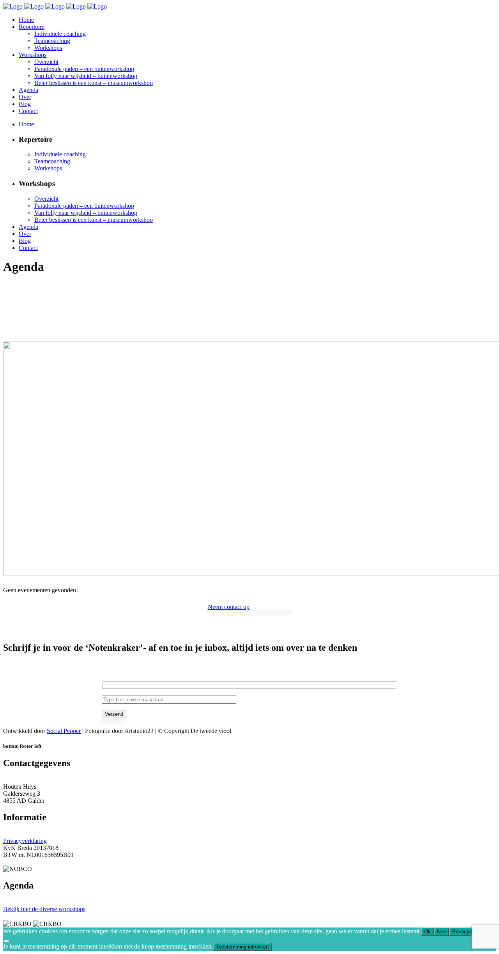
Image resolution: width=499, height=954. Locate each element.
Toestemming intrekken (242, 947)
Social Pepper (64, 730)
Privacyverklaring (25, 840)
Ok (427, 932)
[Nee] (6, 941)
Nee (441, 932)
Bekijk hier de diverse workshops (44, 909)
